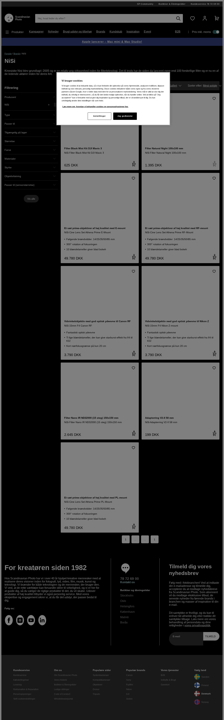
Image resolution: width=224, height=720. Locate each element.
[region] (113, 98)
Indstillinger (99, 116)
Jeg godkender (124, 116)
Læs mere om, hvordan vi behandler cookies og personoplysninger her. (95, 107)
